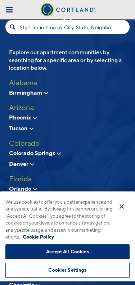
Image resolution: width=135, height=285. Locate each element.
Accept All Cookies (67, 251)
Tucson (19, 128)
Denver (19, 163)
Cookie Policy (38, 237)
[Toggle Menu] (9, 9)
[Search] (12, 27)
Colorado (24, 143)
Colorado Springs (32, 153)
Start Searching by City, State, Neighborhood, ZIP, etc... (67, 27)
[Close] (122, 206)
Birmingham (26, 92)
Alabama (23, 82)
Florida (20, 179)
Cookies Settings (67, 270)
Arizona (21, 107)
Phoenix (20, 117)
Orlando (20, 188)
